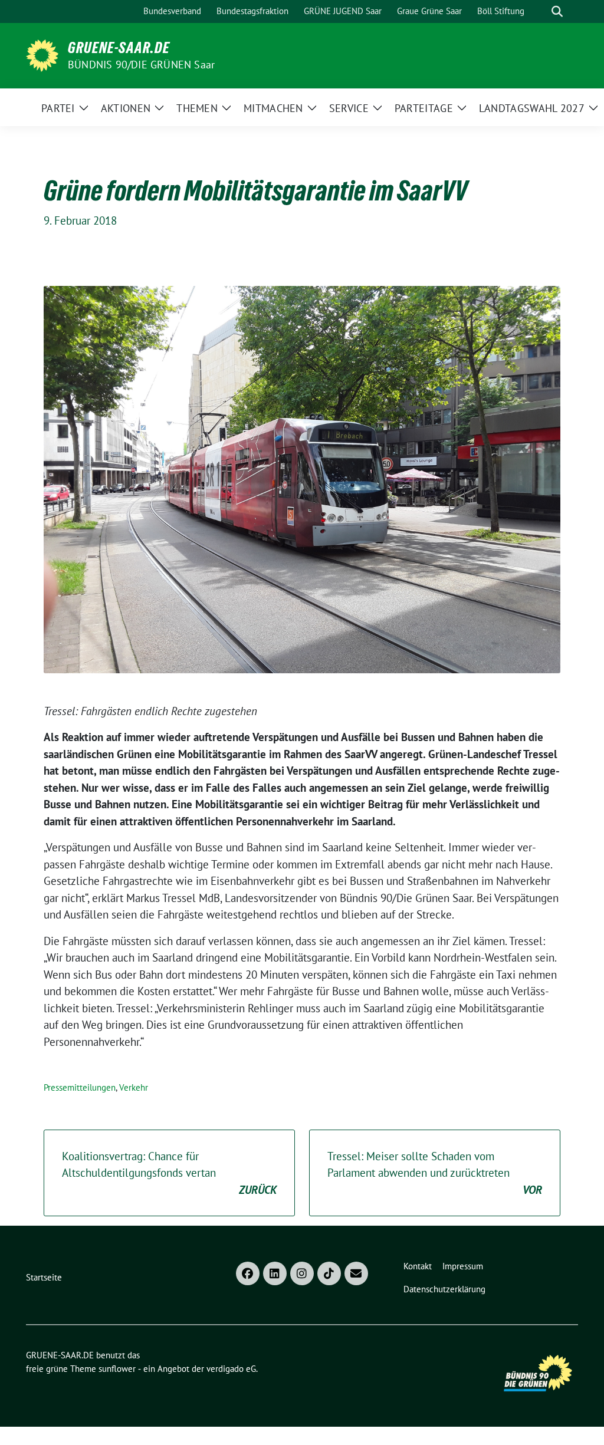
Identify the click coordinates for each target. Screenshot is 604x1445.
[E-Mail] (356, 1273)
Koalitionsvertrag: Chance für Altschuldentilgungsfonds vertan (169, 1173)
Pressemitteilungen (80, 1087)
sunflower (117, 1368)
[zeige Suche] (557, 11)
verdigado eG (231, 1368)
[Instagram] (302, 1273)
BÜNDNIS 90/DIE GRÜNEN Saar (141, 64)
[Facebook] (248, 1273)
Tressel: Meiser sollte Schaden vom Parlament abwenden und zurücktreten (434, 1173)
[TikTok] (329, 1273)
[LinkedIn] (275, 1273)
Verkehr (133, 1087)
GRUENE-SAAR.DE (119, 48)
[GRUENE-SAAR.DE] (42, 54)
